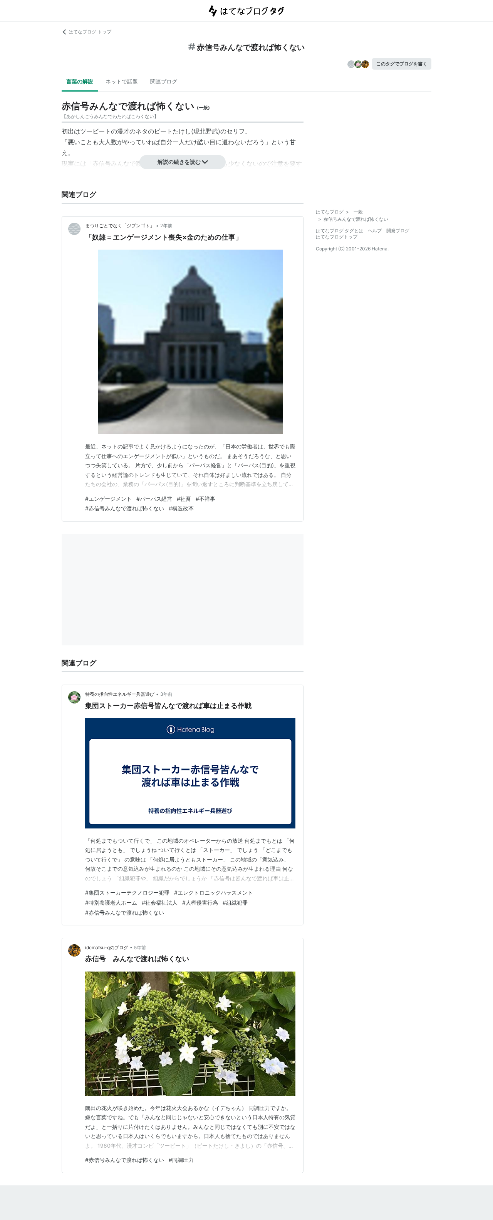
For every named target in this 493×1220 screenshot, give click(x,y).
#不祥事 (205, 498)
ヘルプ (375, 230)
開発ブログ (397, 230)
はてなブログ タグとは (339, 230)
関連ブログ (163, 81)
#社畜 (184, 498)
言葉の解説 (79, 81)
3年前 (166, 694)
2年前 (166, 225)
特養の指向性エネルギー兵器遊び (119, 694)
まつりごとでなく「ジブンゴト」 (119, 225)
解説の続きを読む (179, 161)
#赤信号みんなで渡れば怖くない (124, 508)
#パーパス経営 (154, 498)
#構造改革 (181, 508)
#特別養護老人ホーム (111, 902)
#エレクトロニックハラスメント (213, 892)
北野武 (209, 131)
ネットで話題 (122, 81)
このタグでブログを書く (401, 64)
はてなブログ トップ (90, 32)
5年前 (140, 947)
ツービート (95, 131)
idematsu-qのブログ (106, 947)
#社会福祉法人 (160, 902)
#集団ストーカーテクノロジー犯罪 (127, 892)
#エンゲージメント (108, 498)
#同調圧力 (181, 1160)
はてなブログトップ (336, 237)
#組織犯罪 (235, 902)
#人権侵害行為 (200, 902)
